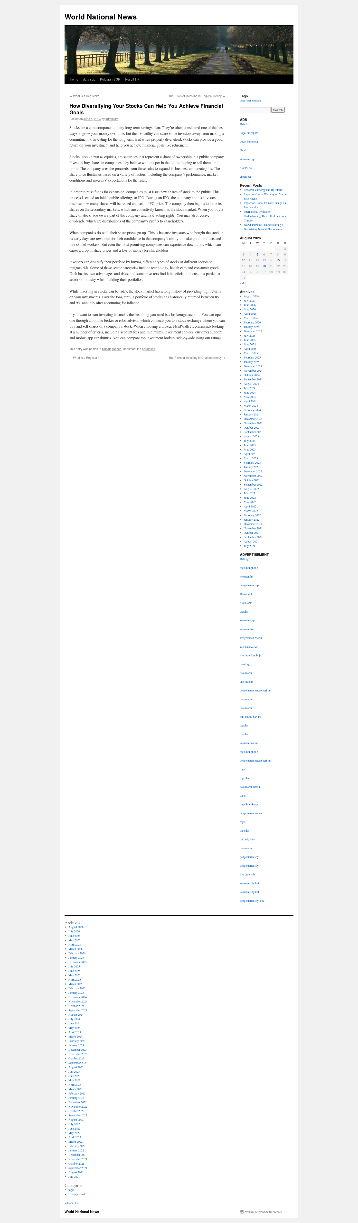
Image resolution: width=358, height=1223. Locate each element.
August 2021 (251, 541)
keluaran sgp (247, 620)
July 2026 (249, 300)
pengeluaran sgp (249, 585)
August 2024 (251, 384)
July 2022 (249, 493)
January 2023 (251, 467)
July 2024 (249, 388)
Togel (243, 150)
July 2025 (249, 335)
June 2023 (250, 445)
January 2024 (251, 414)
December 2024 (253, 366)
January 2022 (251, 519)
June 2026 (250, 305)
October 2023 (252, 427)
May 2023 (250, 449)
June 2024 (250, 392)
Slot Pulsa (246, 168)
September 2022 (253, 484)
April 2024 (250, 401)
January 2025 (251, 362)
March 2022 (251, 511)
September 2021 (253, 537)
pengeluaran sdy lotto (252, 900)
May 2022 (250, 502)
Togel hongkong (249, 141)
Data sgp (245, 559)
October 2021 (252, 532)
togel (242, 100)
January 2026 (251, 327)
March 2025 (251, 353)
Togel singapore (249, 133)
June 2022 (250, 497)
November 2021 (253, 528)
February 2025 (252, 357)
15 (278, 260)
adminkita (111, 119)
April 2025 (250, 348)
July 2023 (249, 440)
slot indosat (246, 681)
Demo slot (246, 594)
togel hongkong (253, 100)
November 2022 (253, 476)
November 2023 (253, 423)
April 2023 (250, 454)
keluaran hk (246, 576)
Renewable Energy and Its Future (263, 190)
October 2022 (252, 480)
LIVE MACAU (249, 646)
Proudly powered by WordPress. (264, 1212)
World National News (101, 16)
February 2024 (252, 410)
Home (74, 79)
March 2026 (251, 318)
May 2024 (250, 397)
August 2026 (251, 296)
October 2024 (252, 375)
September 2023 (253, 432)
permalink (148, 349)
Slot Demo (246, 603)
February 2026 (252, 322)
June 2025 (250, 340)
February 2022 (252, 515)
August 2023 (251, 436)
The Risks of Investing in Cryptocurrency (197, 96)
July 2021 (249, 546)
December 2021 (253, 524)
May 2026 (250, 309)
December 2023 (253, 419)
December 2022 (253, 471)
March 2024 (251, 405)
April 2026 (250, 313)
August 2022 (251, 489)
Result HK (132, 79)
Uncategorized (112, 349)
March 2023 (251, 458)
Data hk (244, 124)
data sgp (89, 79)
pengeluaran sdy (249, 857)
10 (243, 260)
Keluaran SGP (110, 79)
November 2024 (253, 370)
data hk (244, 611)
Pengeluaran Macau (251, 638)
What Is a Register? (84, 96)
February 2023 (252, 462)
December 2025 (253, 331)
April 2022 (250, 506)
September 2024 (253, 379)
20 (264, 266)
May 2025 (250, 344)
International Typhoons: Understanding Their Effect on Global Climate (265, 216)
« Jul (243, 283)
